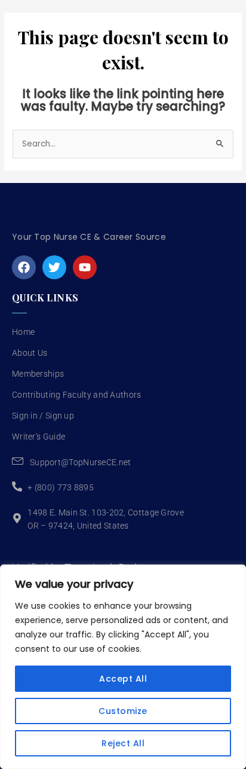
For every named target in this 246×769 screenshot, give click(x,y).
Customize (123, 711)
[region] (123, 666)
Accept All (123, 679)
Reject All (123, 743)
